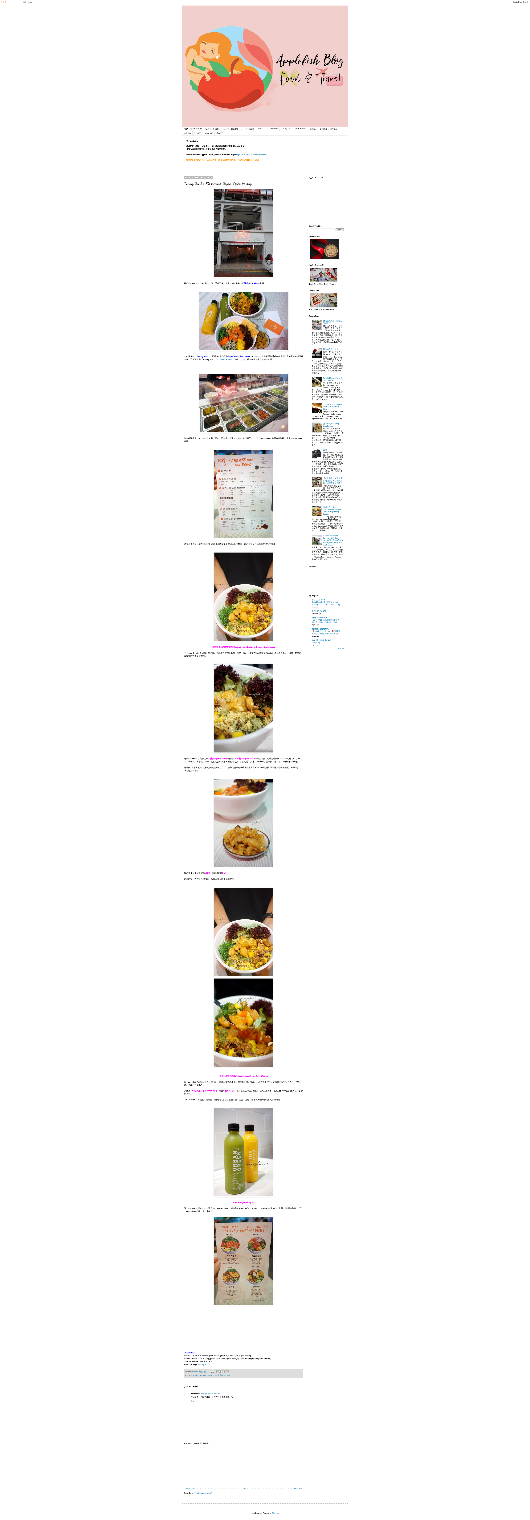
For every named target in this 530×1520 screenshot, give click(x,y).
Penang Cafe (286, 129)
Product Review (300, 129)
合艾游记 (323, 129)
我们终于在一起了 (330, 349)
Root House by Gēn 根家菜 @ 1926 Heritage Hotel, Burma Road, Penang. (326, 603)
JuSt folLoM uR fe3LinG (321, 640)
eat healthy (194, 1375)
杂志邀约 (187, 133)
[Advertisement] (243, 1466)
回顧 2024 (316, 642)
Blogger (275, 1513)
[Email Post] (212, 1372)
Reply (193, 1401)
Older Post (298, 1488)
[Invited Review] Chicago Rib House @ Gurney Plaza (333, 406)
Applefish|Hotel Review (193, 129)
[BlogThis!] (219, 1371)
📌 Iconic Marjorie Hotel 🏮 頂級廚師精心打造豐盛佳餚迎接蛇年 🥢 (326, 632)
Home (244, 1488)
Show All (341, 648)
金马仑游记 (209, 133)
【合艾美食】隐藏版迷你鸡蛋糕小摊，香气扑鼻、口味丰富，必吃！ (332, 480)
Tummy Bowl (203, 1364)
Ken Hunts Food (318, 600)
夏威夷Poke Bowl (224, 1375)
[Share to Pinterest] (227, 1371)
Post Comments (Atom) (203, 1493)
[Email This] (217, 1371)
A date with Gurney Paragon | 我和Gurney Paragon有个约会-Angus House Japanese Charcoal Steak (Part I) (333, 540)
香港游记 (219, 133)
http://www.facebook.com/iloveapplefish (251, 154)
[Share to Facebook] (225, 1371)
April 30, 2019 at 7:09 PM (210, 1393)
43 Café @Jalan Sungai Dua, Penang (331, 424)
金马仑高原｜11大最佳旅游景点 (332, 322)
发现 (325, 450)
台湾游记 (313, 129)
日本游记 (333, 129)
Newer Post (189, 1488)
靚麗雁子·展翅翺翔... (320, 629)
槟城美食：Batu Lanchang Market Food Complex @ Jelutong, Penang (332, 510)
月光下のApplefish (319, 617)
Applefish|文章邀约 (230, 129)
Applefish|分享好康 (212, 129)
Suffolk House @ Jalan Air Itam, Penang (333, 379)
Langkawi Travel (272, 129)
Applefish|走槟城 (247, 129)
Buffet (260, 129)
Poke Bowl (202, 1375)
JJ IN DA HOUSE (319, 611)
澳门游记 (197, 133)
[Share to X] (222, 1371)
